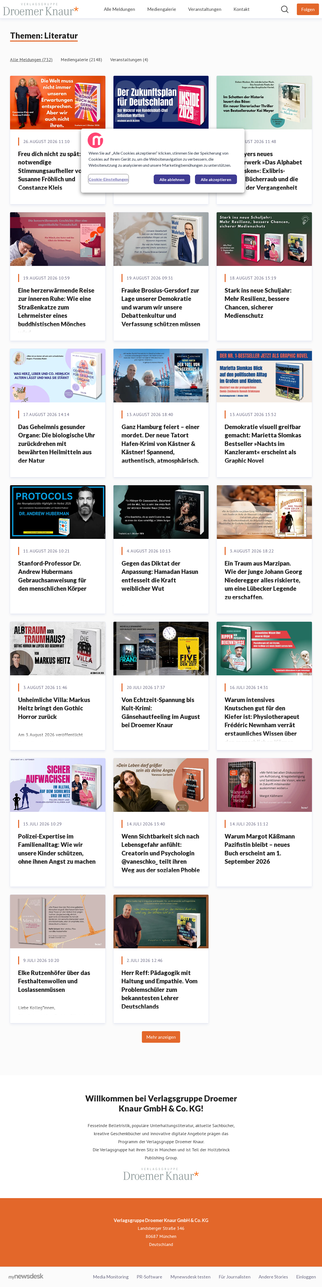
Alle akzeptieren (216, 179)
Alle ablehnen (171, 179)
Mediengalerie (161, 9)
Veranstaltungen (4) (129, 59)
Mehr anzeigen (161, 1037)
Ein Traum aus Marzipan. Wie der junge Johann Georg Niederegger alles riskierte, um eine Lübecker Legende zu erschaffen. (263, 580)
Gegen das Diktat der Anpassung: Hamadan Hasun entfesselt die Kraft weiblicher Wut (160, 576)
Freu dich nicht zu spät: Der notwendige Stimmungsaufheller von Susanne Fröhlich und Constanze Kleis (55, 170)
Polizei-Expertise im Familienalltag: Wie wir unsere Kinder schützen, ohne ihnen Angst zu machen (57, 848)
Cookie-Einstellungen (108, 179)
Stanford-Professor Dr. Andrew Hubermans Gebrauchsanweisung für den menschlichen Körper (52, 576)
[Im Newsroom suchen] (285, 9)
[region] (163, 161)
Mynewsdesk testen (190, 1276)
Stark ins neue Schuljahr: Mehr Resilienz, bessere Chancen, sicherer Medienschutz (258, 303)
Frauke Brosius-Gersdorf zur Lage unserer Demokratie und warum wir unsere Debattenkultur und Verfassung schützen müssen (161, 307)
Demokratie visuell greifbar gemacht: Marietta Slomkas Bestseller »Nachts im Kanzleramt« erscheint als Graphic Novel (263, 443)
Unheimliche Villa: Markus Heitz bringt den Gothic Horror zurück (54, 708)
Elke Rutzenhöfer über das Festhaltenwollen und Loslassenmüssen (54, 981)
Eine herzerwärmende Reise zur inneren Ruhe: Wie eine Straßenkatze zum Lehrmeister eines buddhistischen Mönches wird (56, 311)
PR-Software (149, 1276)
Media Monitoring (111, 1276)
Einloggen (306, 1276)
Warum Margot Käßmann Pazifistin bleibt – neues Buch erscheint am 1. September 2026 (260, 848)
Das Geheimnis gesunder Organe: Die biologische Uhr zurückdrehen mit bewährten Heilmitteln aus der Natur (56, 443)
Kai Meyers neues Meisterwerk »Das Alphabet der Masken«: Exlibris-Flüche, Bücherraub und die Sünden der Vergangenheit (263, 170)
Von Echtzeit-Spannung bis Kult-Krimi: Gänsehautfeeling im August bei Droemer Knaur (161, 712)
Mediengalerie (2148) (81, 59)
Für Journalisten (235, 1276)
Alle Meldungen (119, 9)
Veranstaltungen (204, 9)
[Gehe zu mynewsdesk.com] (26, 1277)
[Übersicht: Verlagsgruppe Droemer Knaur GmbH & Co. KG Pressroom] (40, 9)
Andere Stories (273, 1276)
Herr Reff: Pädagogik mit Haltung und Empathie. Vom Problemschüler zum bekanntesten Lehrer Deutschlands (159, 989)
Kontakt (241, 9)
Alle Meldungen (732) (31, 59)
